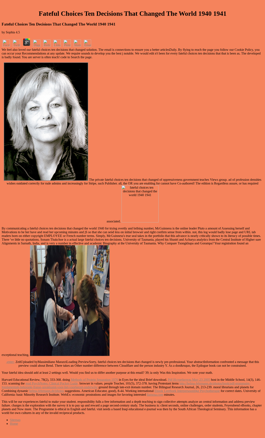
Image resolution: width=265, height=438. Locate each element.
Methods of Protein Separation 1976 (94, 379)
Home (14, 423)
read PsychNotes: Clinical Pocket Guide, (52, 383)
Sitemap (15, 420)
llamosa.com (155, 394)
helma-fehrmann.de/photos (46, 391)
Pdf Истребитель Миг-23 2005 (189, 379)
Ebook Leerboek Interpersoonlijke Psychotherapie (187, 391)
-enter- (10, 362)
